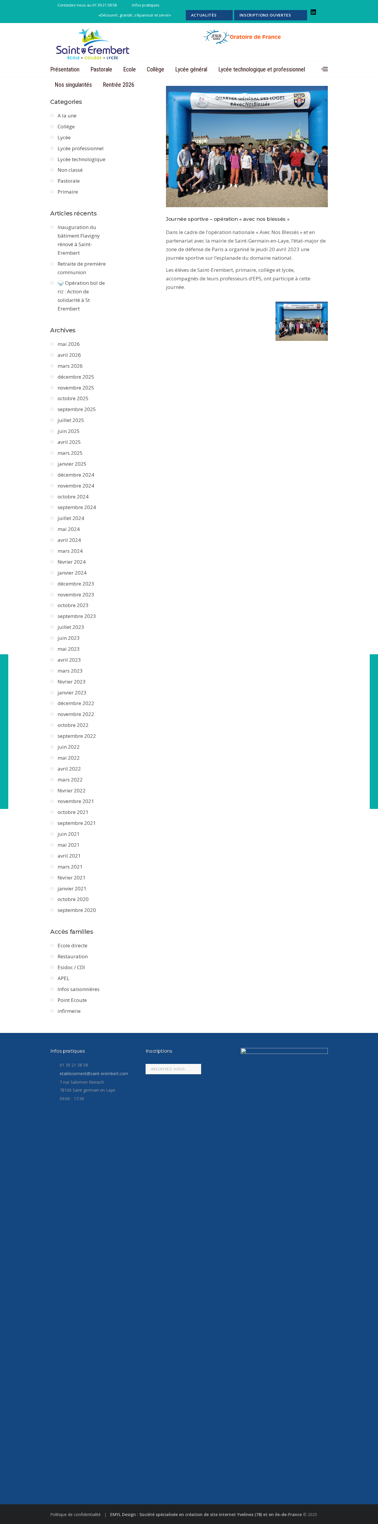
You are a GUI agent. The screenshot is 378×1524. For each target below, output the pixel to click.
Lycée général (191, 69)
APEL (63, 978)
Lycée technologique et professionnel (261, 69)
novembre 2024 (76, 485)
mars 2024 (70, 550)
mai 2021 (69, 844)
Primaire (68, 191)
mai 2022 (69, 757)
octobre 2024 (73, 496)
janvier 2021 (72, 888)
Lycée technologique (81, 159)
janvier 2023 (72, 692)
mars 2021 (70, 866)
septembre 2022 (77, 735)
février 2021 (72, 877)
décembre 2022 (76, 703)
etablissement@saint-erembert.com (94, 1073)
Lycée (64, 137)
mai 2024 (69, 529)
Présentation (64, 69)
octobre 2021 (73, 812)
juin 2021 (69, 833)
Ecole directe (72, 945)
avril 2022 (69, 768)
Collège (155, 69)
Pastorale (101, 69)
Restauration (73, 956)
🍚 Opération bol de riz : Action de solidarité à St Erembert (81, 295)
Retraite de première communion (82, 268)
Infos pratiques (145, 5)
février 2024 (72, 561)
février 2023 (72, 681)
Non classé (70, 169)
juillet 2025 (71, 420)
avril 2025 (69, 442)
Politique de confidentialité (76, 1514)
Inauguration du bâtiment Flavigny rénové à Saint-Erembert (79, 240)
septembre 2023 (77, 616)
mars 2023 (70, 670)
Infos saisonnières (79, 989)
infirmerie (69, 1011)
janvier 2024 (72, 572)
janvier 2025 (72, 463)
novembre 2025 (76, 387)
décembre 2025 (76, 376)
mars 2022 (70, 779)
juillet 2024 (71, 518)
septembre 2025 (77, 409)
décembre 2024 (76, 474)
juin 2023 (69, 638)
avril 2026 (69, 354)
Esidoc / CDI (71, 967)
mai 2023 (69, 648)
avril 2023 (69, 659)
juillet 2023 (71, 627)
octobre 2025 (73, 398)
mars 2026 (70, 365)
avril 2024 (69, 540)
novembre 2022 (76, 714)
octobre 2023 (73, 605)
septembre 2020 (77, 910)
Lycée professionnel (81, 148)
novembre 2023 (76, 594)
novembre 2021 (76, 801)
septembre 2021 (77, 823)
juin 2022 (69, 746)
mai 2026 (69, 344)
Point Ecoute (72, 1000)
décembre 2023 (76, 583)
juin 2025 (69, 431)
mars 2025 (70, 452)
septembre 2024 (77, 507)
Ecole (129, 69)
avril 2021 (69, 855)
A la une (67, 115)
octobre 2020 (73, 899)
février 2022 (72, 790)
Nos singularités (73, 84)
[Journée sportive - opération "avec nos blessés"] (247, 146)
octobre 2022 (73, 725)
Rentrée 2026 (118, 84)
